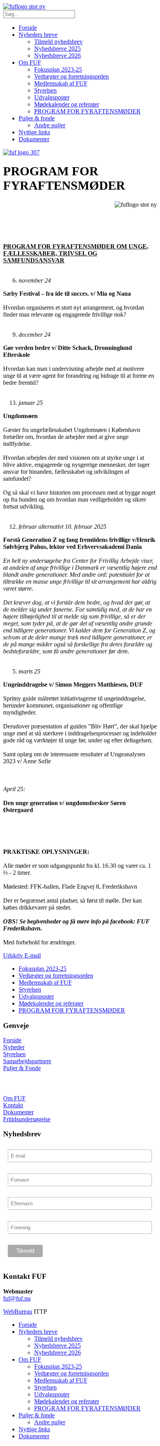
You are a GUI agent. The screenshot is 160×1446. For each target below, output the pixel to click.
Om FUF (30, 62)
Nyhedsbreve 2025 (57, 48)
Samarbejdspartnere (27, 1061)
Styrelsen (45, 90)
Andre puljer (49, 125)
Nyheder (13, 1047)
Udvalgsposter (52, 97)
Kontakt (13, 1105)
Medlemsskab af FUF (60, 83)
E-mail (32, 955)
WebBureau (17, 1311)
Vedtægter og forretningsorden (71, 76)
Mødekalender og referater (66, 104)
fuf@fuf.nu (17, 1298)
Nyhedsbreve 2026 (57, 55)
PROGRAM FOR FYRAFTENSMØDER (87, 111)
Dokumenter (34, 139)
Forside (28, 27)
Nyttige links (34, 132)
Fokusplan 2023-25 (58, 69)
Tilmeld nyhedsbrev (58, 41)
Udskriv (13, 955)
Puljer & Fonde (22, 1068)
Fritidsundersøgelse (26, 1119)
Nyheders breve (38, 34)
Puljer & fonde (37, 118)
